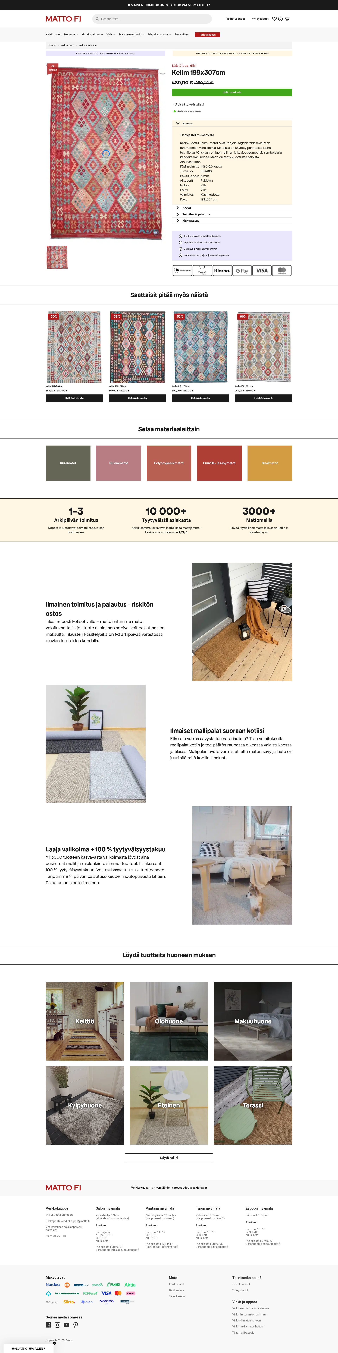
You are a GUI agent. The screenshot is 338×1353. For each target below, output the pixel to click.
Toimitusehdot (236, 19)
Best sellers (176, 1290)
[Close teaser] (54, 1343)
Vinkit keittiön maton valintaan (250, 1308)
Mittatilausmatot (158, 34)
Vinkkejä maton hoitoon (246, 1320)
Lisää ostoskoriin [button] (74, 398)
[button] (189, 104)
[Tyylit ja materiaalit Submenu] (144, 34)
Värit (109, 34)
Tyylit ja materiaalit (130, 34)
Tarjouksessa (177, 1296)
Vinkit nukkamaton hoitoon (248, 1326)
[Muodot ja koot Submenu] (103, 34)
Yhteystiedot (260, 19)
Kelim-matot (67, 45)
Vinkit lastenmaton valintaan (249, 1314)
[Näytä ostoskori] (287, 19)
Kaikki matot (53, 34)
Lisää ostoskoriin (232, 92)
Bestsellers (182, 34)
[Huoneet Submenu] (78, 34)
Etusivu (52, 45)
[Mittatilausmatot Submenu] (171, 34)
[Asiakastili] (280, 19)
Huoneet (69, 34)
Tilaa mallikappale (243, 1332)
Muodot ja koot (91, 34)
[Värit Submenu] (115, 34)
